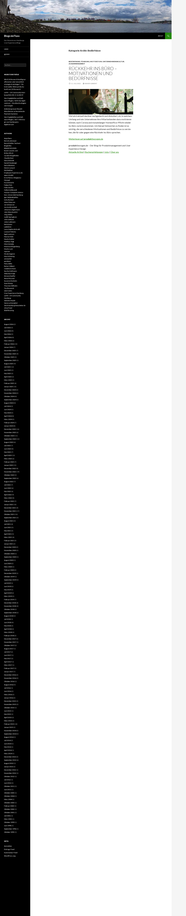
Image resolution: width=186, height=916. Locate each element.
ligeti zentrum (9, 234)
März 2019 (8, 596)
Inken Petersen (9, 202)
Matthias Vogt (9, 242)
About (160, 36)
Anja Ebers (8, 138)
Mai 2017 (7, 658)
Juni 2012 (7, 783)
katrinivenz (8, 224)
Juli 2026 (7, 328)
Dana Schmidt (9, 160)
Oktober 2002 (9, 809)
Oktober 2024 (9, 396)
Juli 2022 (7, 485)
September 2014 (10, 734)
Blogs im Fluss (12, 35)
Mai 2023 (7, 452)
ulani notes (8, 291)
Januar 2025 (8, 387)
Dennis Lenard (9, 168)
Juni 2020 (7, 563)
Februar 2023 (9, 462)
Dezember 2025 (10, 350)
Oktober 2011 (9, 786)
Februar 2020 (9, 570)
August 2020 (8, 560)
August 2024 (8, 403)
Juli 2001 (7, 816)
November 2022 (10, 472)
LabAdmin (7, 227)
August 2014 (8, 737)
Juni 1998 (7, 826)
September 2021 (10, 518)
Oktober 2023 (9, 436)
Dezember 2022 (10, 468)
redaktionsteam (10, 269)
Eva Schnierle (9, 183)
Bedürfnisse (74, 61)
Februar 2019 (9, 599)
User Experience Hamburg (13, 293)
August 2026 (8, 324)
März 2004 (8, 799)
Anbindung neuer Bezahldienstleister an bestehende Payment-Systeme (14, 111)
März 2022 (8, 498)
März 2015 (8, 721)
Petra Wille (8, 264)
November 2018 (10, 606)
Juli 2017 (7, 652)
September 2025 (10, 360)
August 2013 (8, 763)
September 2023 (10, 439)
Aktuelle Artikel (76, 152)
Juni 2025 (7, 370)
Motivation (96, 61)
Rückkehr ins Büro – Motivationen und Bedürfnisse (93, 73)
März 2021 (8, 537)
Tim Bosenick (9, 288)
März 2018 (8, 632)
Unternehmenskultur (113, 61)
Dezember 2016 (10, 675)
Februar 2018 (9, 636)
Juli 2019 (7, 583)
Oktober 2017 (9, 645)
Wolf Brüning (9, 310)
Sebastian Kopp (9, 273)
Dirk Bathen (8, 170)
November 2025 (10, 354)
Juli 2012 (7, 780)
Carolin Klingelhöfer (11, 156)
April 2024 (8, 416)
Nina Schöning (9, 256)
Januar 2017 (8, 672)
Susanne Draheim (10, 281)
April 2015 (8, 717)
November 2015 (10, 704)
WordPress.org (9, 856)
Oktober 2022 (9, 475)
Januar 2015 (8, 727)
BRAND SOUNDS (10, 148)
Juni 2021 (7, 527)
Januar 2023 (8, 465)
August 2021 (8, 521)
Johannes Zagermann (12, 210)
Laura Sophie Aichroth (12, 229)
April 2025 (8, 377)
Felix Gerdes (8, 187)
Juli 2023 (7, 445)
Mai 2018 (7, 626)
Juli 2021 (7, 524)
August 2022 (8, 482)
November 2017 (10, 642)
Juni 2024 (7, 409)
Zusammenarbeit (77, 64)
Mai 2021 (7, 531)
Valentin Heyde (9, 301)
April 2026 (8, 337)
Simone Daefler (9, 276)
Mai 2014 (7, 747)
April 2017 (8, 662)
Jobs (106, 152)
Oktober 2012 (9, 776)
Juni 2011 (7, 789)
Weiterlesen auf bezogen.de (86, 139)
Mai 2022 (7, 491)
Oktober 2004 (9, 796)
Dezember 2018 (10, 603)
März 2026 (8, 341)
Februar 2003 (9, 806)
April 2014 (8, 750)
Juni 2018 (7, 622)
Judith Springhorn (10, 217)
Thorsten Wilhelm (10, 286)
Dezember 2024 (10, 390)
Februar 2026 (9, 344)
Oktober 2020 (9, 554)
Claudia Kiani (8, 158)
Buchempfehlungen (94, 152)
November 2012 (10, 773)
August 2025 (8, 364)
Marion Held (8, 237)
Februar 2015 (9, 724)
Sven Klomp (8, 283)
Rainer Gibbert (91, 83)
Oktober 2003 (9, 803)
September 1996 (10, 829)
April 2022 (8, 495)
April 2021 (8, 534)
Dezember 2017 (10, 639)
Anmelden (8, 846)
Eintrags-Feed (9, 849)
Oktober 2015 (9, 708)
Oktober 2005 (9, 793)
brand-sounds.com (11, 151)
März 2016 (8, 694)
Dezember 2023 (10, 429)
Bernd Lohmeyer (10, 141)
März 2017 (8, 665)
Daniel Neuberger (10, 163)
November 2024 (10, 393)
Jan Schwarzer (9, 205)
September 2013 (10, 760)
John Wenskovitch (11, 212)
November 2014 (10, 731)
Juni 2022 (7, 488)
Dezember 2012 (10, 770)
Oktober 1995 (9, 832)
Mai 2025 (7, 373)
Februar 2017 (9, 668)
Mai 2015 (7, 714)
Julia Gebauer (9, 219)
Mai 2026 (7, 334)
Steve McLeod (9, 278)
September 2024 (10, 400)
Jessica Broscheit (10, 207)
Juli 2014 (7, 740)
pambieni (7, 261)
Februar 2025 (9, 383)
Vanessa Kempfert (11, 303)
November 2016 (10, 678)
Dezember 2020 (10, 547)
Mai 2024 (7, 413)
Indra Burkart (9, 200)
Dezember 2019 (10, 573)
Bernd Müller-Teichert (12, 143)
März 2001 (8, 819)
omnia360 (8, 259)
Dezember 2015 (10, 701)
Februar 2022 (9, 501)
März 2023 (8, 459)
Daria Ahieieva (9, 165)
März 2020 (8, 567)
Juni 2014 (7, 744)
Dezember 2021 (10, 508)
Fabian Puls (8, 185)
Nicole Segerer (9, 254)
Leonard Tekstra (10, 232)
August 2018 (8, 616)
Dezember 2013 (10, 757)
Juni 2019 (7, 586)
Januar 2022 (8, 504)
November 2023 (10, 432)
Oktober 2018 (9, 609)
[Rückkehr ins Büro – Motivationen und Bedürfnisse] (101, 101)
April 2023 (8, 455)
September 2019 (10, 580)
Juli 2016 (7, 688)
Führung (85, 61)
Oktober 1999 (9, 822)
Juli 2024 (7, 406)
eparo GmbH (8, 175)
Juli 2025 (7, 367)
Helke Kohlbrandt (10, 190)
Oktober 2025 (9, 357)
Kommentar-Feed (10, 853)
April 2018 (8, 629)
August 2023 (8, 442)
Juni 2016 (7, 691)
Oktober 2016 (9, 681)
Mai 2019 (7, 590)
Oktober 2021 (9, 514)
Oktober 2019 (9, 577)
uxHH (6, 49)
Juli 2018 (7, 619)
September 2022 (10, 478)
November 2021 (10, 511)
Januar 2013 (8, 767)
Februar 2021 (9, 540)
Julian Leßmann (10, 222)
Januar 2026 (8, 347)
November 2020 (10, 550)
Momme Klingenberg (12, 246)
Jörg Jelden (8, 215)
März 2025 (8, 380)
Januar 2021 (8, 544)
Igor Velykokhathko (11, 197)
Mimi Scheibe (9, 244)
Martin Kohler (9, 239)
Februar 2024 (9, 423)
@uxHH (7, 54)
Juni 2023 (7, 449)
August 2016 (8, 685)
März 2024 (8, 419)
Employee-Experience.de (13, 173)
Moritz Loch (8, 249)
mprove (7, 251)
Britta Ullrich (8, 153)
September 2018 (10, 613)
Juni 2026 (7, 331)
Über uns (114, 152)
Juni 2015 (7, 711)
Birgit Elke (7, 146)
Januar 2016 (8, 698)
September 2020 (10, 557)
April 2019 (8, 593)
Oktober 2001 (9, 812)
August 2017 (8, 649)
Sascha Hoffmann (10, 271)
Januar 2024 (8, 426)
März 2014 (8, 753)
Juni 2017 (7, 655)
